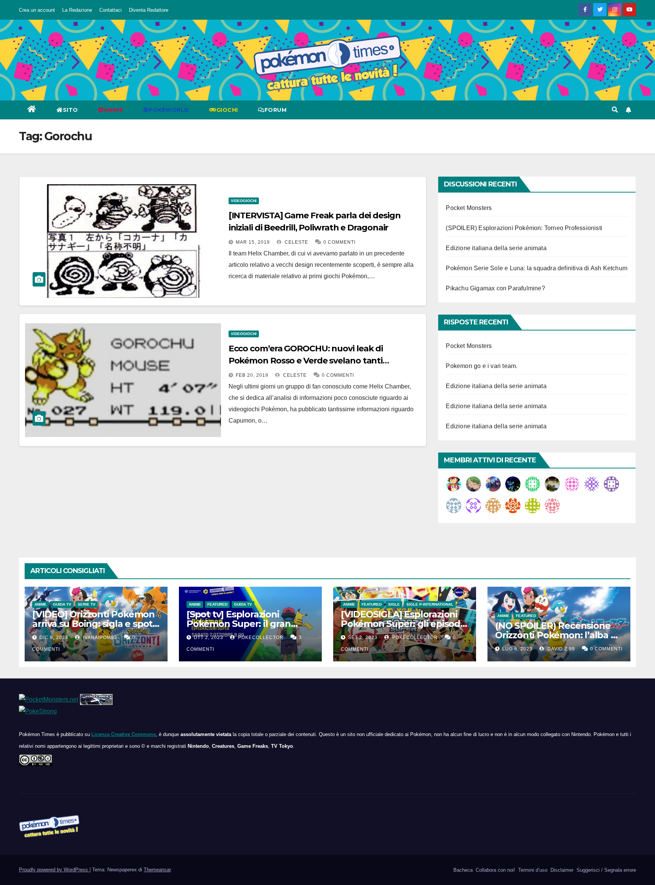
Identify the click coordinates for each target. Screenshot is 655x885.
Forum (276, 110)
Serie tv (87, 604)
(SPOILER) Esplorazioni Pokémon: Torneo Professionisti (524, 228)
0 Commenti (339, 242)
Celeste (295, 242)
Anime (40, 604)
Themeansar (157, 869)
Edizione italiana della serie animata (496, 248)
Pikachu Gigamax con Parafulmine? (495, 288)
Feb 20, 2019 (252, 375)
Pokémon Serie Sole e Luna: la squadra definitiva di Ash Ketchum (536, 268)
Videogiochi (244, 201)
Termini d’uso (532, 870)
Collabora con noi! (494, 870)
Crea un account (37, 10)
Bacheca (462, 870)
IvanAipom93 (99, 637)
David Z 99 (560, 649)
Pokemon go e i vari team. (481, 366)
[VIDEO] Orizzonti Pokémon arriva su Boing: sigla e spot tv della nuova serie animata (94, 624)
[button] (615, 110)
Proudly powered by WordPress (54, 869)
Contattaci (110, 10)
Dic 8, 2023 (53, 637)
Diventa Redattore (148, 10)
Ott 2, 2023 (208, 637)
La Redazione (77, 10)
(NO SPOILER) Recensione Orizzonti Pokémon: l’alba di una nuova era (557, 635)
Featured (217, 604)
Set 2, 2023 (363, 637)
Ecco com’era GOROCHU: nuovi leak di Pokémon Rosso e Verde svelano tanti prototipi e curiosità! (306, 360)
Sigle (394, 604)
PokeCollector (260, 637)
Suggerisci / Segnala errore (605, 870)
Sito (70, 110)
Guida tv (62, 604)
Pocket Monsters (469, 208)
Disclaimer (561, 870)
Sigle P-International (429, 604)
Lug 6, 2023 (517, 649)
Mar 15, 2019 (253, 242)
